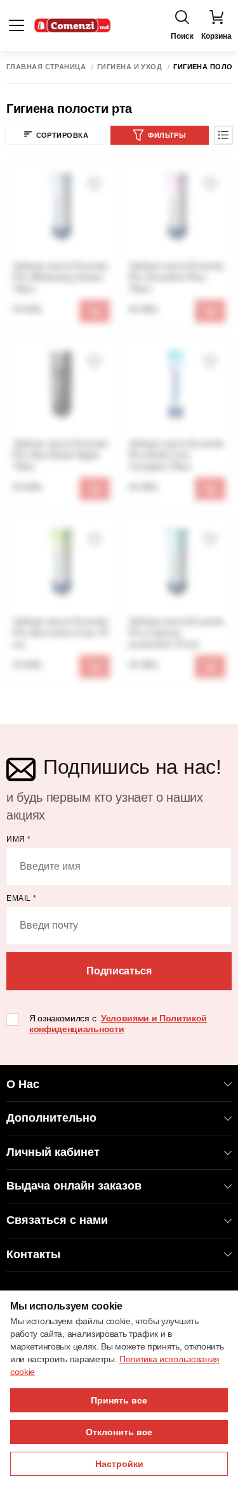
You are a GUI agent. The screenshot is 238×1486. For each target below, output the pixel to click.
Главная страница (46, 66)
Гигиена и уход (129, 66)
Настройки (119, 1464)
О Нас (22, 1084)
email (21, 898)
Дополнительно (51, 1117)
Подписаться (118, 970)
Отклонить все (119, 1432)
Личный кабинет (53, 1152)
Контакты (33, 1254)
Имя (18, 839)
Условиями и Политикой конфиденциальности (118, 1023)
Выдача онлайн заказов (74, 1185)
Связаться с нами (57, 1220)
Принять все (119, 1400)
